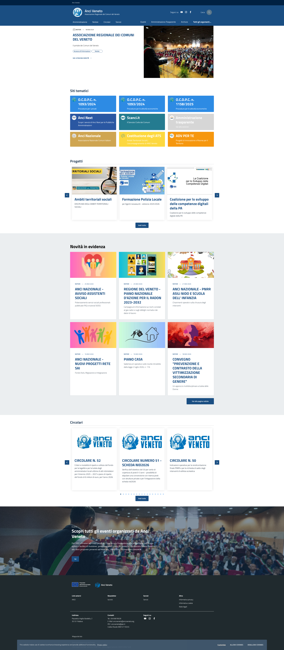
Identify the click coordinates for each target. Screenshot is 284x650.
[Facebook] (189, 12)
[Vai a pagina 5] (131, 494)
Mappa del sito (77, 636)
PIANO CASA (133, 359)
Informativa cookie (186, 603)
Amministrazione (80, 22)
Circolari (107, 22)
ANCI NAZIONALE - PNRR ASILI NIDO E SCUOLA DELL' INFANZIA (192, 293)
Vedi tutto (142, 225)
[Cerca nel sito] (209, 12)
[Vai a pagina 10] (144, 494)
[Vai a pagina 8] (139, 494)
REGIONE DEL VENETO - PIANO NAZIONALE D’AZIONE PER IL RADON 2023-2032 (142, 295)
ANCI (74, 599)
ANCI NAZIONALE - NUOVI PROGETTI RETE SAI (92, 364)
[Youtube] (180, 12)
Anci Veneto (76, 2)
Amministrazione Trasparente (163, 21)
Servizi (118, 22)
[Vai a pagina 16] (160, 494)
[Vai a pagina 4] (128, 494)
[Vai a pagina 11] (147, 494)
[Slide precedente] (67, 195)
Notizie (95, 22)
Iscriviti (110, 599)
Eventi (143, 21)
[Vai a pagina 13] (152, 494)
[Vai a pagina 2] (123, 494)
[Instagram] (185, 12)
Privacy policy (102, 644)
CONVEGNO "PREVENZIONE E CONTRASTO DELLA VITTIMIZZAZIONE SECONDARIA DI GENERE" (187, 370)
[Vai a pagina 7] (136, 494)
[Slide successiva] (217, 195)
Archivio (184, 21)
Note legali (183, 606)
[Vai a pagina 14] (155, 494)
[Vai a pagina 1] (120, 494)
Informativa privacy (186, 599)
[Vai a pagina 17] (163, 494)
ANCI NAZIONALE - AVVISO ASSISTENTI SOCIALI (90, 293)
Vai (75, 559)
